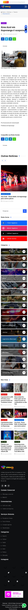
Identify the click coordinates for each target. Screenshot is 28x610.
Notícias (9, 12)
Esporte (4, 536)
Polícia (4, 545)
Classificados (5, 528)
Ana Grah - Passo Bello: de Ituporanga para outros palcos (20, 424)
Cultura (4, 539)
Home (3, 12)
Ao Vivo (6, 2)
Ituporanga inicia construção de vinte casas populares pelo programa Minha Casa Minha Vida (20, 448)
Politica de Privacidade (11, 607)
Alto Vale (3, 441)
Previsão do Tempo (7, 518)
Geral (3, 549)
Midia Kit (4, 497)
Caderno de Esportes (7, 508)
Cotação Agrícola (7, 524)
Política (4, 552)
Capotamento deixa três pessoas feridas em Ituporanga (7, 424)
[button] (2, 160)
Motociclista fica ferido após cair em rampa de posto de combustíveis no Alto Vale (20, 400)
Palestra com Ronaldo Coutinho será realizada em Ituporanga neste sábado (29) (6, 448)
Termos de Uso (13, 609)
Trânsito (15, 12)
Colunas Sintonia (5, 194)
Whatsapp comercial (7, 494)
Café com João (6, 505)
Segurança (4, 394)
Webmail (4, 603)
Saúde (4, 542)
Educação (5, 555)
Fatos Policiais (6, 521)
